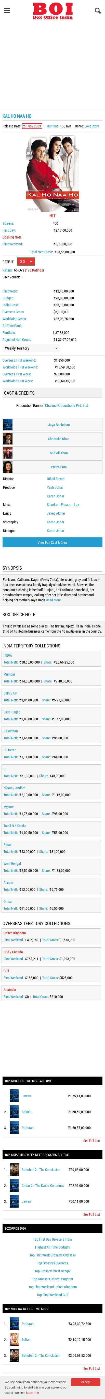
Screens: (8, 223)
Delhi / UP (10, 693)
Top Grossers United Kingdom (52, 1278)
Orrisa (8, 901)
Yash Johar (55, 487)
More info (32, 1393)
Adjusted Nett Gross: (17, 339)
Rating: (7, 270)
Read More (53, 600)
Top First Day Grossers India (52, 1239)
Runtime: (53, 126)
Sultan (26, 1339)
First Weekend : (14, 939)
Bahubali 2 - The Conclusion (41, 1169)
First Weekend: (13, 244)
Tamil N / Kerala (15, 825)
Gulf (6, 970)
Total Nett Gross (41, 252)
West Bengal (12, 863)
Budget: (8, 298)
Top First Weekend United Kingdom (53, 1286)
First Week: (10, 291)
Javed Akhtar (56, 513)
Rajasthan (11, 731)
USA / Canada (13, 951)
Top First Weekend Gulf (52, 1294)
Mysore (9, 806)
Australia (10, 989)
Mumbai (9, 674)
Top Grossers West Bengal (53, 1270)
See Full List (91, 1140)
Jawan (26, 1095)
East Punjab (12, 712)
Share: (48, 662)
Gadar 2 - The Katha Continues (43, 1185)
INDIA (8, 655)
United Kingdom (15, 932)
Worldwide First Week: (18, 380)
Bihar (7, 844)
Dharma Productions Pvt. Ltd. (67, 405)
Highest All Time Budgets (52, 1247)
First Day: (9, 230)
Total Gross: (50, 939)
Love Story (91, 126)
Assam (8, 882)
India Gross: (11, 304)
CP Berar (10, 749)
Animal (26, 1111)
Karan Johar (55, 496)
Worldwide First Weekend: (20, 367)
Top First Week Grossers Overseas (53, 1255)
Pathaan (28, 1127)
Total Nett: (11, 662)
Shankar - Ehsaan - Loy (63, 504)
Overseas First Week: (17, 374)
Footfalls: (9, 332)
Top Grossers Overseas (52, 1263)
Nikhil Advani (56, 478)
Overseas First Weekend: (19, 360)
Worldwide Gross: (15, 318)
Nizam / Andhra (14, 787)
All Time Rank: (12, 325)
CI (5, 768)
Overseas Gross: (13, 311)
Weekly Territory (17, 348)
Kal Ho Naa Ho (17, 116)
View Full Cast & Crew (52, 542)
